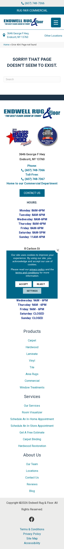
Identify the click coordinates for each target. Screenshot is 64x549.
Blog (32, 491)
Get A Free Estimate (32, 432)
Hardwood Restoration (32, 446)
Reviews (32, 484)
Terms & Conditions (32, 529)
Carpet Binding (32, 439)
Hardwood (32, 347)
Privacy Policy (32, 534)
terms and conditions (27, 272)
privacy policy (37, 269)
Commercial (32, 380)
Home (6, 44)
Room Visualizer (32, 412)
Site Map (32, 538)
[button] (32, 10)
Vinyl (32, 360)
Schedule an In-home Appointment (32, 419)
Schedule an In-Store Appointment (32, 425)
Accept (23, 284)
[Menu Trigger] (56, 22)
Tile (32, 367)
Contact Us (32, 477)
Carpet (32, 340)
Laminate (32, 354)
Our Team (32, 464)
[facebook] (31, 519)
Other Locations (53, 35)
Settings (32, 291)
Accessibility (32, 543)
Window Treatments (32, 387)
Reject (41, 284)
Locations (32, 471)
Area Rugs (32, 374)
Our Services (32, 405)
